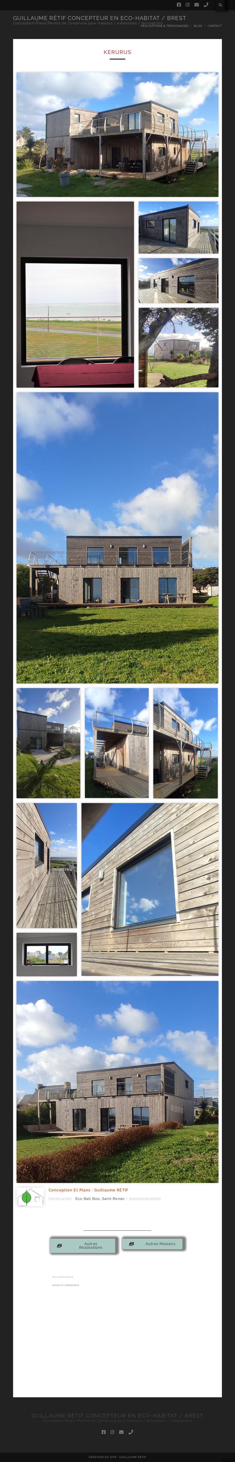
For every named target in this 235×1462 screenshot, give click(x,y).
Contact (215, 26)
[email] (196, 5)
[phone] (206, 5)
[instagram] (188, 5)
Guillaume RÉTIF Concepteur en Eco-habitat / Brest (100, 18)
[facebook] (179, 5)
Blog (198, 26)
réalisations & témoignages (164, 26)
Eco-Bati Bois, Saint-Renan (100, 1199)
